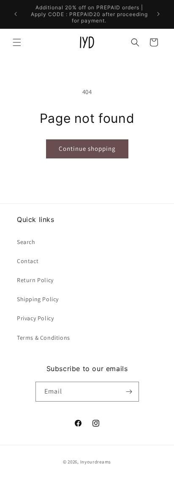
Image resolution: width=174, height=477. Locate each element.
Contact (27, 261)
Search (26, 242)
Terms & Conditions (43, 337)
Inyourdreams (95, 462)
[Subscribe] (129, 392)
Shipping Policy (38, 299)
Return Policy (35, 280)
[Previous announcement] (15, 14)
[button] (17, 42)
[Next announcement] (158, 14)
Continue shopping (87, 148)
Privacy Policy (35, 318)
